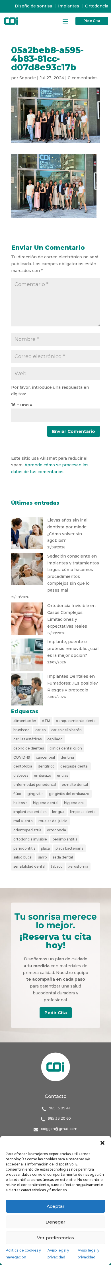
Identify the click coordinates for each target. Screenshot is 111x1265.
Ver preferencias (55, 1237)
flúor (17, 794)
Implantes (68, 6)
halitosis (20, 803)
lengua (58, 812)
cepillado (55, 739)
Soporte (27, 77)
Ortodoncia (96, 6)
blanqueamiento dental (76, 721)
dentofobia (22, 766)
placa (45, 848)
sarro (42, 857)
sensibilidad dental (29, 866)
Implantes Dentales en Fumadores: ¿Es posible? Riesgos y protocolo (72, 683)
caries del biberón (66, 730)
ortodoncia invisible (30, 839)
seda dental (63, 857)
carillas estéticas (27, 739)
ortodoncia (56, 830)
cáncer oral (45, 757)
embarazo (42, 775)
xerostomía (78, 866)
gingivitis (35, 794)
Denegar (55, 1222)
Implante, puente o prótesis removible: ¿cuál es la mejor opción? (72, 648)
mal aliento (23, 821)
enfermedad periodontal (34, 784)
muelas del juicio (52, 821)
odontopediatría (27, 830)
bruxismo (21, 730)
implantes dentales (29, 812)
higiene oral (74, 803)
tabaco (57, 866)
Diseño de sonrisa (33, 6)
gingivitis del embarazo (69, 794)
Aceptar (56, 1206)
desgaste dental (74, 766)
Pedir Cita (55, 1012)
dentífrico (46, 766)
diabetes (20, 775)
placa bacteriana (69, 848)
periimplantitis (65, 839)
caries (40, 730)
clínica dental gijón (66, 748)
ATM (46, 721)
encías (62, 775)
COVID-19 (21, 757)
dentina (67, 757)
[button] (102, 1143)
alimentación (24, 721)
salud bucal (22, 857)
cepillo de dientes (28, 748)
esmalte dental (75, 784)
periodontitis (24, 848)
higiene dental (45, 803)
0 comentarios (83, 77)
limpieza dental (83, 812)
